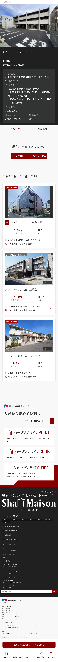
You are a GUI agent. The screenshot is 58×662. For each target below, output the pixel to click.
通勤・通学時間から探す (11, 530)
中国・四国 (47, 519)
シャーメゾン (5, 396)
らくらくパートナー (8, 569)
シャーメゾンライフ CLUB (9, 566)
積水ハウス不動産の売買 (7, 625)
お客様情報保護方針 (8, 580)
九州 (6, 522)
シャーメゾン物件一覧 (8, 585)
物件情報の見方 (7, 587)
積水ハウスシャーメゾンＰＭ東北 (8, 608)
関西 (39, 519)
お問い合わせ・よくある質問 (10, 564)
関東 (11, 396)
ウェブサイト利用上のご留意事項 (11, 582)
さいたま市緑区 (22, 396)
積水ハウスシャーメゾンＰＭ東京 (8, 610)
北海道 (5, 519)
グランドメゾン (32, 625)
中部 (31, 519)
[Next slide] (49, 202)
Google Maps (11, 80)
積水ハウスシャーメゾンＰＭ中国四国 (9, 616)
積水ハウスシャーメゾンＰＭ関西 (8, 614)
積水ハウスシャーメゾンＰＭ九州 (8, 618)
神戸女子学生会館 (5, 633)
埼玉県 (15, 396)
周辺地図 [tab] (42, 129)
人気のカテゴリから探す (11, 539)
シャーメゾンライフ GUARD (10, 571)
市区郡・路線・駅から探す (12, 526)
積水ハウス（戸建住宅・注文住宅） (9, 627)
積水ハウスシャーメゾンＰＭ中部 (8, 612)
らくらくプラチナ (7, 573)
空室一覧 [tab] (16, 129)
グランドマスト (32, 633)
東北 (14, 519)
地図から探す (8, 535)
